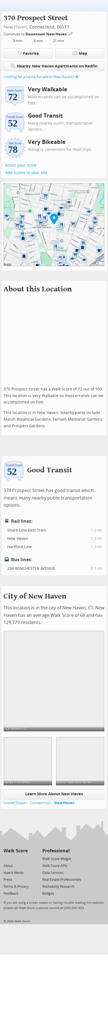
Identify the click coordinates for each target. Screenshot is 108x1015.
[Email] (24, 858)
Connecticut (40, 803)
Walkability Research (58, 887)
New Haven (15, 27)
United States (15, 803)
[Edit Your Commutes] (70, 33)
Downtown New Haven (46, 34)
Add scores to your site (26, 172)
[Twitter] (7, 858)
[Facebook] (15, 858)
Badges (48, 893)
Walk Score (16, 850)
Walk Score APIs (54, 866)
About (8, 866)
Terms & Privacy (16, 887)
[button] (54, 219)
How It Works (14, 873)
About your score (21, 165)
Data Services (53, 873)
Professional (56, 850)
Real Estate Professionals (61, 880)
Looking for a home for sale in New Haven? (39, 77)
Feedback (11, 893)
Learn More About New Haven (54, 794)
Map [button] (83, 53)
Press (8, 880)
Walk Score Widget (56, 859)
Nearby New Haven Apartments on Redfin (57, 66)
